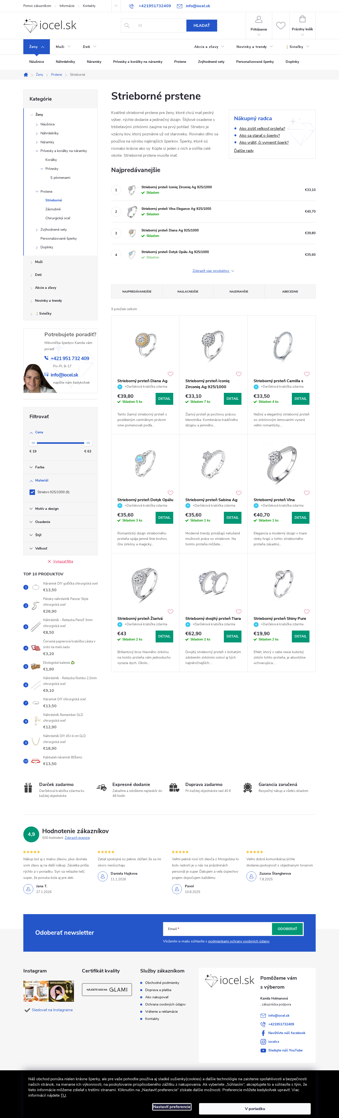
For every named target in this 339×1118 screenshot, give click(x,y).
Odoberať (287, 929)
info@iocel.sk (279, 1015)
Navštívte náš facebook (286, 1033)
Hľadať (202, 25)
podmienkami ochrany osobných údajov (239, 941)
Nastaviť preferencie (172, 1107)
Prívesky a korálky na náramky (63, 151)
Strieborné (53, 200)
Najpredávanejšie (136, 292)
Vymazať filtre (63, 561)
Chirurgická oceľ (57, 218)
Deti (38, 274)
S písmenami (60, 177)
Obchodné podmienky (162, 983)
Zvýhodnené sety (53, 229)
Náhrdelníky (49, 133)
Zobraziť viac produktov (211, 271)
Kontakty (89, 6)
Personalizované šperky (58, 238)
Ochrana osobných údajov (165, 1004)
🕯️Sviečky (43, 313)
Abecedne (290, 292)
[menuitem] (36, 47)
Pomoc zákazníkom (37, 6)
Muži (39, 262)
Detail (164, 398)
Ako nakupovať (157, 997)
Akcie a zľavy (45, 287)
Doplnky (46, 247)
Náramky (47, 142)
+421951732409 (281, 1024)
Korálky (51, 159)
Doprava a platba (158, 990)
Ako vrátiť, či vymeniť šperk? (264, 142)
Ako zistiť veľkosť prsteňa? (262, 128)
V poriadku (255, 1109)
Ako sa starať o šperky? (259, 135)
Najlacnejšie (187, 292)
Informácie (67, 6)
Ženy (39, 114)
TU (63, 1095)
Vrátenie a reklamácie (161, 1012)
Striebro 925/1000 (52, 492)
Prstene (46, 191)
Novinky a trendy (48, 300)
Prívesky (51, 168)
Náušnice (47, 124)
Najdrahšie (239, 292)
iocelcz (273, 1041)
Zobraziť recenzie (77, 838)
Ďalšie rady (244, 150)
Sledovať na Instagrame (52, 1010)
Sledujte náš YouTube (285, 1050)
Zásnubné (53, 209)
